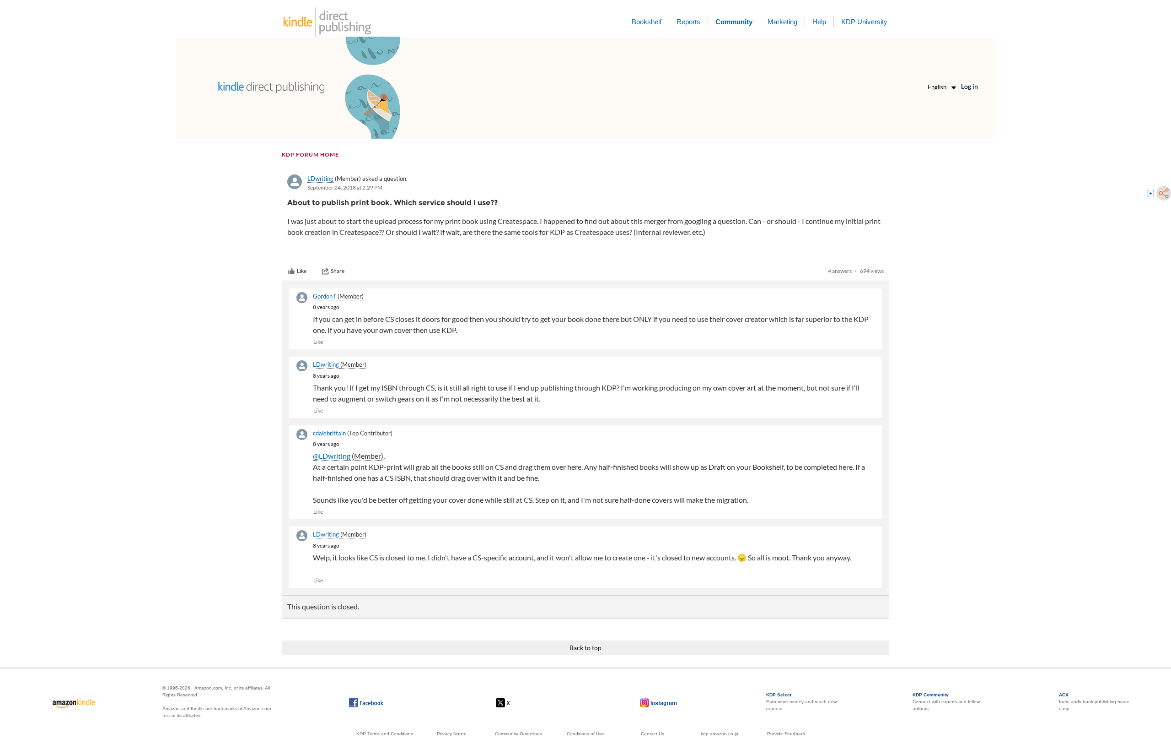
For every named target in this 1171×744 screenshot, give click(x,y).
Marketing (782, 22)
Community (733, 22)
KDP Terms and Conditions (384, 733)
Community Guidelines (518, 733)
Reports (688, 22)
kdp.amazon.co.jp (719, 733)
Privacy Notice (452, 733)
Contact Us (652, 733)
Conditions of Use (585, 733)
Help (819, 22)
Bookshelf (646, 22)
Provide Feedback (786, 733)
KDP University (864, 22)
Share (337, 270)
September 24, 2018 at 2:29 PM (344, 187)
